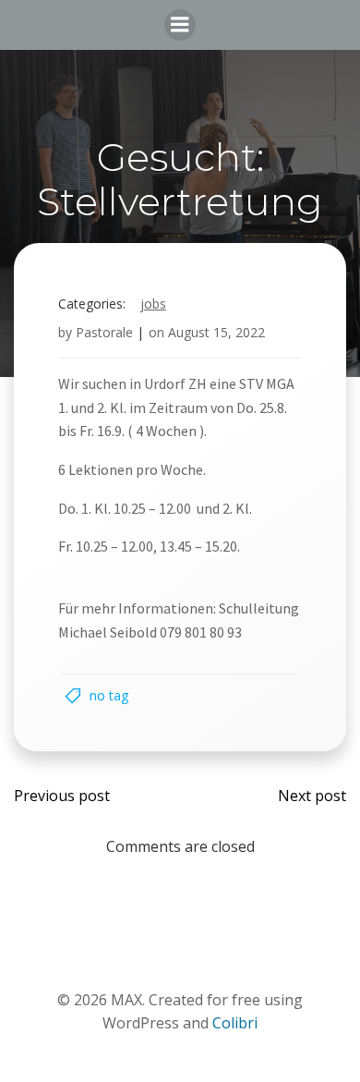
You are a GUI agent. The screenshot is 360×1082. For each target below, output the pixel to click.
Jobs (153, 303)
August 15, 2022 (216, 332)
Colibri (235, 1023)
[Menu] (180, 25)
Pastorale (104, 332)
